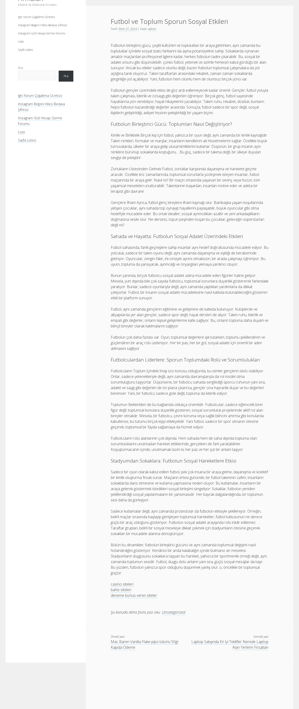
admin (152, 29)
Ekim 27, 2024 (128, 29)
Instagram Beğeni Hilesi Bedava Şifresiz (42, 25)
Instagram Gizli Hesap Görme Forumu (41, 33)
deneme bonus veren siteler (134, 595)
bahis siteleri (121, 589)
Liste (21, 41)
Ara (20, 67)
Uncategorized (173, 612)
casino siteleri (122, 584)
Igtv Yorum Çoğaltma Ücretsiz (36, 17)
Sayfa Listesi (25, 50)
